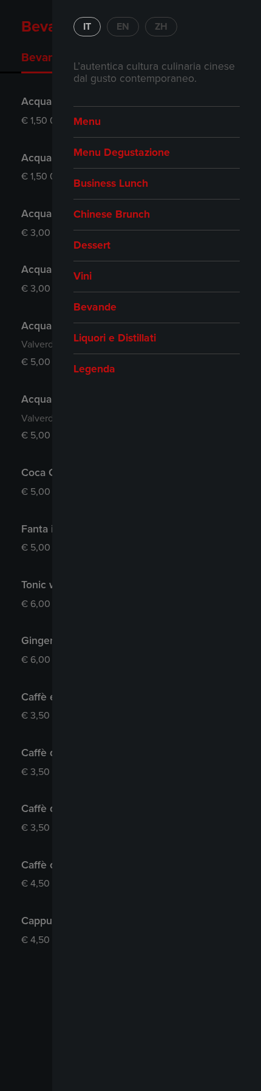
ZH (161, 27)
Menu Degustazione (121, 152)
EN (123, 27)
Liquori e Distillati (114, 338)
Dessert (91, 245)
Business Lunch (110, 183)
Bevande (95, 307)
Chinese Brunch (111, 214)
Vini (82, 276)
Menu (87, 121)
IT (87, 27)
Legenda (94, 369)
